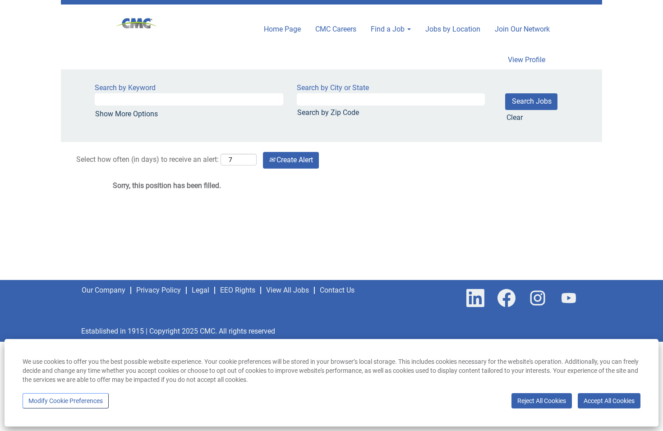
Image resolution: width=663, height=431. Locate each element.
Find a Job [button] (388, 29)
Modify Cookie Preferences (65, 400)
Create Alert (294, 160)
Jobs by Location (452, 29)
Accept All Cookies (609, 400)
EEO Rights (237, 290)
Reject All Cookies (541, 400)
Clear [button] (514, 117)
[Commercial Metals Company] (137, 24)
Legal (200, 290)
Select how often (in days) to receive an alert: (147, 159)
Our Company (103, 290)
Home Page (282, 29)
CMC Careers (335, 29)
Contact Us (337, 290)
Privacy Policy (158, 290)
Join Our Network (522, 29)
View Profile (526, 60)
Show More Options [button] (126, 114)
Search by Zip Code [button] (328, 112)
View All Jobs (287, 290)
